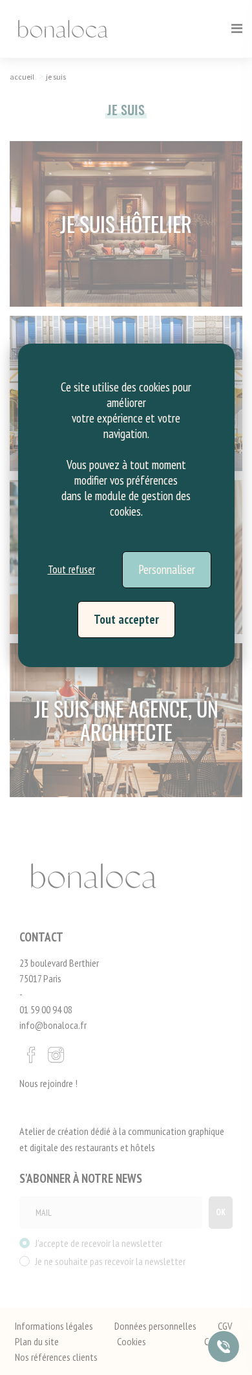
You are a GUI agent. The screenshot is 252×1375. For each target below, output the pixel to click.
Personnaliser (166, 569)
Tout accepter (126, 619)
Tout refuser (71, 569)
